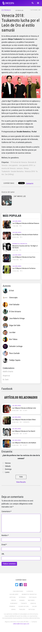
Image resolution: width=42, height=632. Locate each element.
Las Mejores (16, 221)
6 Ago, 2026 (15, 250)
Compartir (29, 183)
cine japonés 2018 (26, 165)
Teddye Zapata (14, 360)
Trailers (22, 609)
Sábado (8, 466)
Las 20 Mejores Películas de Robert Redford (25, 235)
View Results (21, 482)
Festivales (33, 597)
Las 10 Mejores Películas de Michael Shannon (25, 223)
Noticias (32, 609)
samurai (20, 168)
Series (13, 609)
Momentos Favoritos (19, 243)
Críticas (12, 597)
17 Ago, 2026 (15, 259)
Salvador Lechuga (15, 346)
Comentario (6, 511)
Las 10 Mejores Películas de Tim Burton (23, 268)
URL (3, 554)
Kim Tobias (13, 339)
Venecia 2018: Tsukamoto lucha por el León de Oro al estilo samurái (20, 23)
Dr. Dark (5, 379)
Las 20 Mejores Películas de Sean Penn (23, 257)
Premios (12, 606)
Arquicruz (6, 375)
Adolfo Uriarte (8, 371)
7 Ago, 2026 (15, 225)
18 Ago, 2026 (15, 237)
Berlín (13, 600)
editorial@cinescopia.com (21, 623)
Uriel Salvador (14, 304)
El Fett (11, 291)
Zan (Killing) (9, 174)
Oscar (34, 606)
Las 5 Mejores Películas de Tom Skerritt (23, 431)
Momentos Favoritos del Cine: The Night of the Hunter (25, 247)
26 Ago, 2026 (15, 410)
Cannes (22, 600)
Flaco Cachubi (14, 353)
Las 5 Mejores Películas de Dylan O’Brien (24, 420)
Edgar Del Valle (14, 325)
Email (4, 544)
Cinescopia (13, 297)
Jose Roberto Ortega (17, 318)
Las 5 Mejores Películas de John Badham (24, 443)
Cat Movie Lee (19, 10)
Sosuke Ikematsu (17, 171)
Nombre (4, 535)
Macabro (31, 600)
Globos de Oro (24, 606)
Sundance (13, 603)
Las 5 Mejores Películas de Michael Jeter (24, 408)
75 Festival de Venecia (18, 162)
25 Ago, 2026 (15, 270)
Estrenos (6, 10)
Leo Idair (12, 332)
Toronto (24, 603)
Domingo (8, 469)
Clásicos (30, 591)
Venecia (33, 603)
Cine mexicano (18, 591)
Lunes (7, 472)
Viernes (8, 463)
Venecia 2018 (30, 171)
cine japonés (13, 165)
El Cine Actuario (15, 311)
